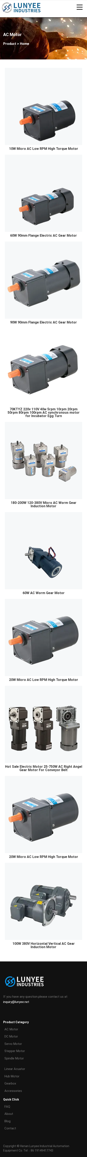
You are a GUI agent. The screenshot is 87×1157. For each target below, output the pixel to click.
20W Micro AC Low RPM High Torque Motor (43, 680)
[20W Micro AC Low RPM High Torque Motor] (43, 637)
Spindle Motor (14, 1058)
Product (9, 44)
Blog (7, 1121)
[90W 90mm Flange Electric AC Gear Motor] (43, 280)
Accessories (13, 1091)
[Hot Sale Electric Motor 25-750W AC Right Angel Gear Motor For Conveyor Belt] (43, 724)
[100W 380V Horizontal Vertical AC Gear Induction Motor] (43, 901)
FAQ (7, 1107)
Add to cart (44, 136)
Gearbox (10, 1083)
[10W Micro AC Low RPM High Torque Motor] (43, 106)
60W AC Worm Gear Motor (44, 593)
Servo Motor (13, 1044)
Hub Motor (11, 1076)
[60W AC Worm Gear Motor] (43, 550)
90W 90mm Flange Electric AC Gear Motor (43, 322)
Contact (10, 1128)
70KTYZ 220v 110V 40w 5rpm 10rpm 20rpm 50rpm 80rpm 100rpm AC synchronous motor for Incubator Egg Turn (44, 412)
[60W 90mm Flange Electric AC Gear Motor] (43, 193)
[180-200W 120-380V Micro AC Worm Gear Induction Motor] (43, 460)
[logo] (21, 7)
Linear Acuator (14, 1069)
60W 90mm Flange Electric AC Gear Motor (43, 236)
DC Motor (11, 1036)
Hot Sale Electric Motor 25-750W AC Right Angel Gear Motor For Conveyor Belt (43, 768)
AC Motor (11, 1029)
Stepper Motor (14, 1051)
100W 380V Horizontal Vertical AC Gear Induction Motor (43, 945)
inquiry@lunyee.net (16, 1002)
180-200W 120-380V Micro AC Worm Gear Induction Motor (43, 504)
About (8, 1114)
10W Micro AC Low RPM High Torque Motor (43, 149)
